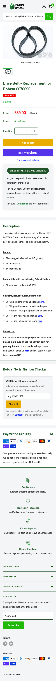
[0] (50, 6)
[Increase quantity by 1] (34, 131)
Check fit (13, 404)
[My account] (44, 6)
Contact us (19, 415)
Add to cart (28, 142)
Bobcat (7, 102)
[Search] (49, 16)
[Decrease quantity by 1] (18, 131)
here (41, 301)
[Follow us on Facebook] (5, 643)
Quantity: (8, 131)
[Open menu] (4, 6)
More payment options (28, 159)
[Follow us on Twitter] (11, 643)
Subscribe (13, 625)
